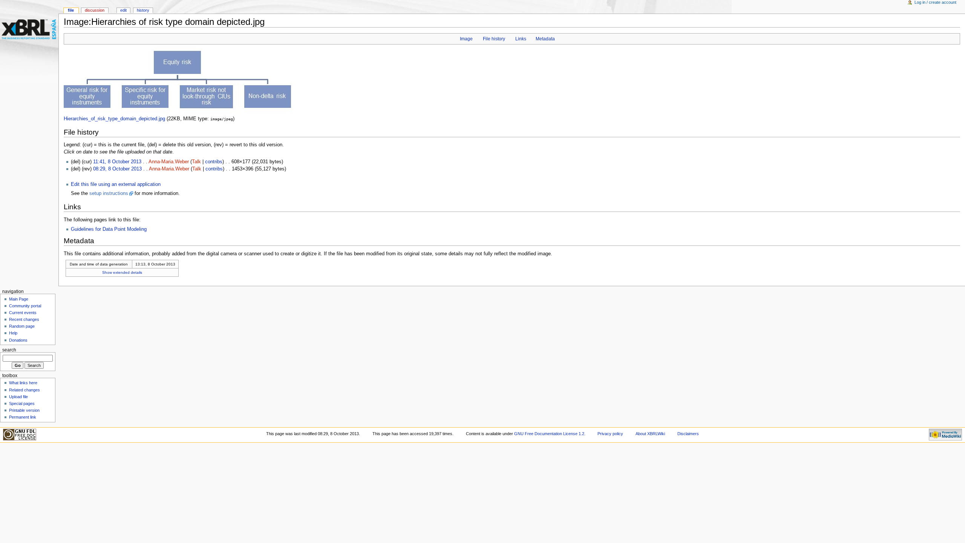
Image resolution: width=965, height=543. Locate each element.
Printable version (24, 410)
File (71, 10)
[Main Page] (29, 29)
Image (466, 38)
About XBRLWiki (650, 433)
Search (9, 350)
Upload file (18, 396)
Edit (123, 10)
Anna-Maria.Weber (169, 161)
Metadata (545, 38)
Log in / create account (935, 2)
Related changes (24, 390)
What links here (23, 382)
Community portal (25, 306)
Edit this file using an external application (116, 184)
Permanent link (22, 417)
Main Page (18, 299)
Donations (18, 340)
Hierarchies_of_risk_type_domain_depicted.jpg (114, 118)
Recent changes (24, 319)
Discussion (94, 10)
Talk (196, 161)
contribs (213, 161)
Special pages (22, 403)
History (143, 10)
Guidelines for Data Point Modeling (109, 229)
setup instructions (108, 193)
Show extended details (122, 272)
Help (13, 333)
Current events (23, 312)
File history (494, 38)
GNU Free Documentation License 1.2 (549, 433)
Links (520, 38)
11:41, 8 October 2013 (117, 161)
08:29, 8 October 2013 (117, 169)
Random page (22, 326)
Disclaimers (688, 433)
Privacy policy (610, 433)
